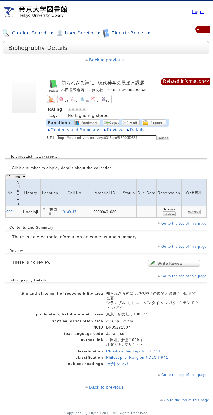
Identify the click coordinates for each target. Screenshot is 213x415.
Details (137, 130)
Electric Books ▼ (130, 32)
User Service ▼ (82, 32)
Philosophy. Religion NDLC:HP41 (137, 357)
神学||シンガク (119, 364)
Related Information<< (186, 81)
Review (114, 130)
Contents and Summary (75, 130)
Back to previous (106, 60)
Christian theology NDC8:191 (133, 351)
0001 (10, 212)
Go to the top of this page (184, 223)
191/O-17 (68, 212)
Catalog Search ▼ (32, 32)
